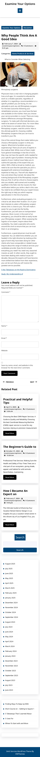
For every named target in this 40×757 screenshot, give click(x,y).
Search (20, 537)
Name (4, 326)
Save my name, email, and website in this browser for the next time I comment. (17, 366)
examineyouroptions (10, 46)
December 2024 (11, 602)
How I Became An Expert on (15, 492)
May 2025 (9, 578)
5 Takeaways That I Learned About (18, 714)
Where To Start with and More (16, 723)
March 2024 (10, 646)
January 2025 (10, 598)
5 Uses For (9, 718)
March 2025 (10, 588)
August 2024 (10, 622)
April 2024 (9, 641)
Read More (10, 434)
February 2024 (11, 651)
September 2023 (11, 675)
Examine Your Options (20, 4)
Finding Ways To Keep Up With (17, 704)
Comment (5, 292)
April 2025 (9, 583)
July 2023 (8, 685)
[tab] (20, 10)
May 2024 (9, 636)
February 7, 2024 (11, 44)
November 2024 (11, 607)
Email (4, 338)
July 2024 (8, 627)
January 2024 (10, 656)
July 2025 (8, 568)
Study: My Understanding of (12, 274)
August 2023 (10, 680)
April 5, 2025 (11, 407)
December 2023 (11, 661)
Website (4, 350)
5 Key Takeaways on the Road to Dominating (18, 270)
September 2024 (11, 617)
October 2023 (10, 670)
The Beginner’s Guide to (19, 447)
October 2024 (10, 612)
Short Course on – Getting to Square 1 (19, 709)
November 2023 (11, 666)
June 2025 (9, 573)
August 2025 (10, 564)
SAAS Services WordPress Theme (19, 751)
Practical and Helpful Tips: (17, 400)
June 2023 (9, 690)
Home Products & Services (22, 53)
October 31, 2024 (13, 451)
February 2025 (11, 593)
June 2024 (9, 632)
